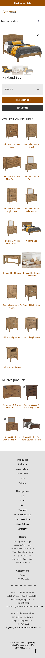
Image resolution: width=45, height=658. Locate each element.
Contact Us (23, 528)
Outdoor (22, 483)
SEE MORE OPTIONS (23, 100)
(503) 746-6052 (22, 578)
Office (22, 478)
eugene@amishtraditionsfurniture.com (23, 627)
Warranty (22, 510)
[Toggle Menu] (40, 12)
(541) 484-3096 (22, 623)
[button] (38, 35)
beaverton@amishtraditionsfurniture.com (24, 606)
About (22, 500)
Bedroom (22, 464)
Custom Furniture (22, 519)
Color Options (22, 524)
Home (22, 495)
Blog (22, 505)
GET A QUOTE (22, 108)
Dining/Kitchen (22, 468)
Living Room (22, 473)
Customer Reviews (22, 514)
